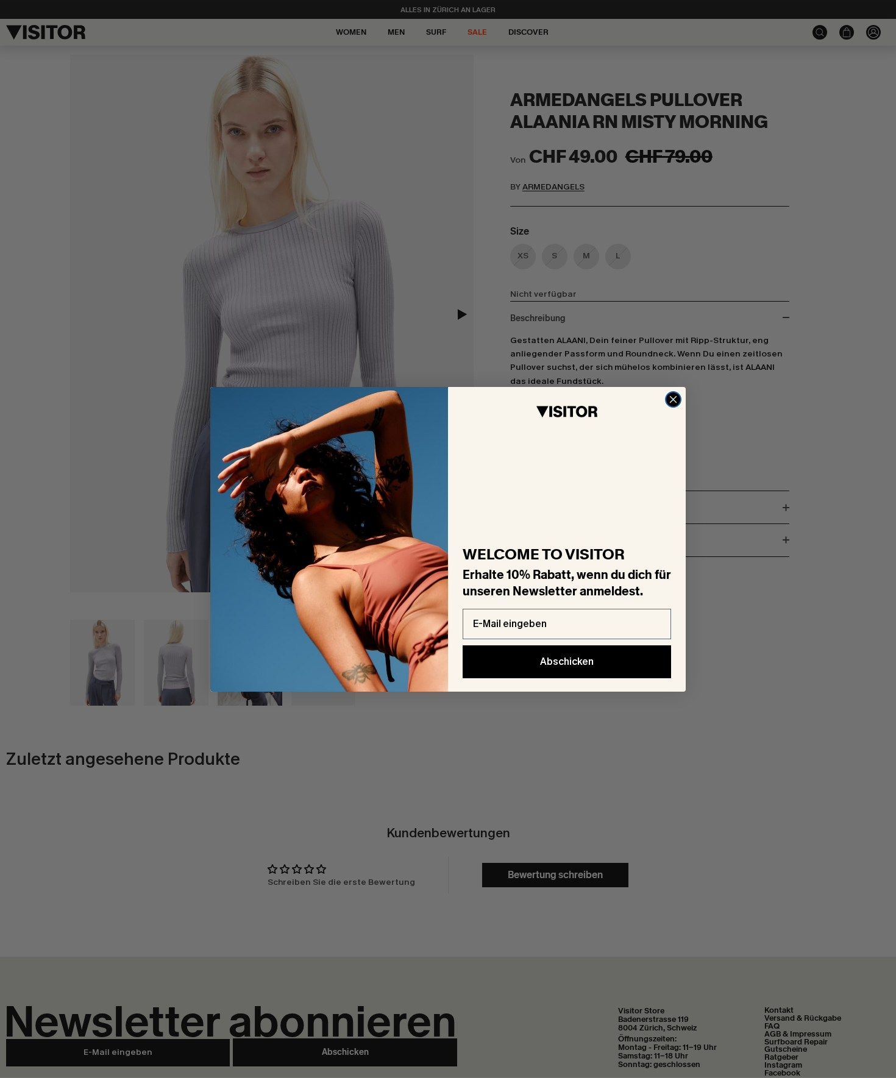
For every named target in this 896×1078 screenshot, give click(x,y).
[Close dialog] (673, 399)
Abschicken (567, 661)
